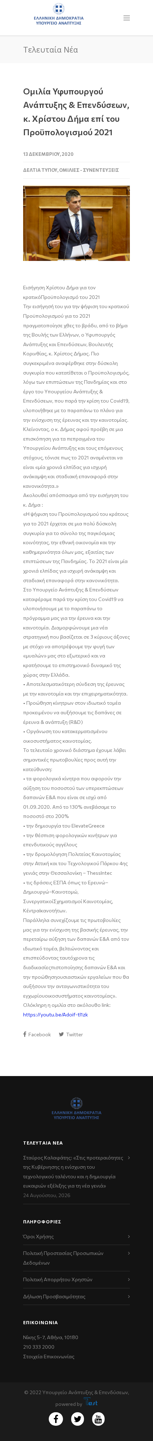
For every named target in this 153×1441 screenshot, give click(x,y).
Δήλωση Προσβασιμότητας (54, 1296)
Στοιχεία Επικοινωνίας (48, 1356)
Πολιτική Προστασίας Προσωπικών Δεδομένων (63, 1258)
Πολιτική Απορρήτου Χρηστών (58, 1279)
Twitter (74, 1034)
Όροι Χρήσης (38, 1236)
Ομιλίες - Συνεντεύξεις (89, 170)
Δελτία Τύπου (40, 170)
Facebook (39, 1034)
